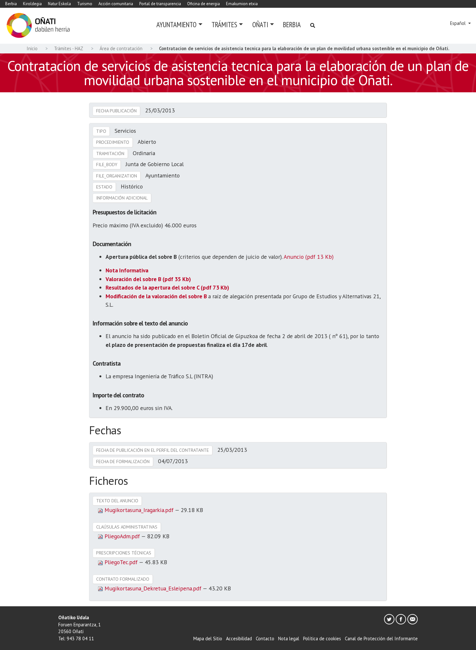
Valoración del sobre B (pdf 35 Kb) (148, 279)
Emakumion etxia (242, 3)
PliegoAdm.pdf (122, 536)
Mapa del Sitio (207, 638)
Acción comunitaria (115, 3)
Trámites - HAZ (68, 48)
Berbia (11, 3)
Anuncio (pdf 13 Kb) (309, 256)
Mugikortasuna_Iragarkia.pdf (139, 510)
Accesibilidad (239, 638)
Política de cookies (322, 638)
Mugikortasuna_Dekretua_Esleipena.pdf (153, 588)
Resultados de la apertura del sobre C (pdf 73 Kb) (167, 287)
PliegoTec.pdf (121, 562)
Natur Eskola (59, 3)
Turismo (84, 3)
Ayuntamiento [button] (176, 24)
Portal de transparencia (160, 3)
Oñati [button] (260, 24)
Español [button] (458, 23)
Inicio (32, 48)
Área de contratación (121, 48)
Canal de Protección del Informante (381, 638)
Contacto (265, 638)
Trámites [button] (224, 24)
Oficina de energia (203, 3)
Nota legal (288, 638)
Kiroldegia (32, 3)
